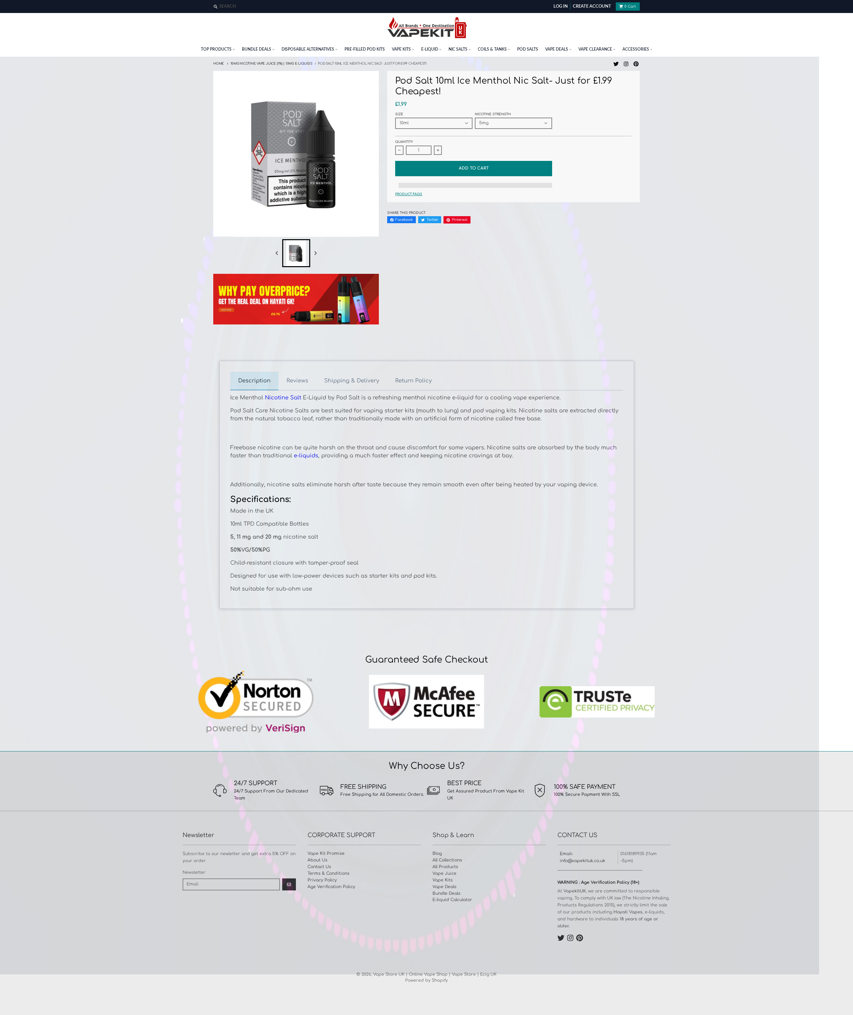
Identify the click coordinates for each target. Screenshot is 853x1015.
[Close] (847, 7)
